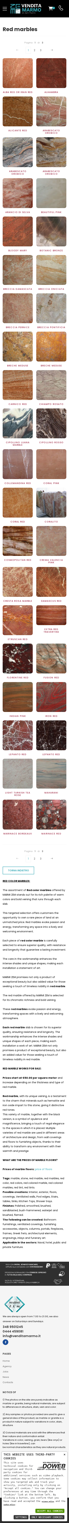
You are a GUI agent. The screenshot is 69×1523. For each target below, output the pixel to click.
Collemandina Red (17, 483)
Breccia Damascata (17, 289)
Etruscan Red (17, 639)
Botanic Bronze (51, 250)
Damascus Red (51, 601)
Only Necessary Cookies (47, 1517)
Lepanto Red (17, 754)
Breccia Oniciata (51, 289)
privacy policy (48, 1501)
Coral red (17, 521)
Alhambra (51, 92)
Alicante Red (17, 130)
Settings (21, 1517)
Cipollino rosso (51, 442)
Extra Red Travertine (51, 630)
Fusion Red (51, 677)
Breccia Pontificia (51, 327)
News (6, 1377)
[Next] (51, 50)
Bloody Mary (17, 250)
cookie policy (9, 1504)
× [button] (64, 1454)
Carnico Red (17, 404)
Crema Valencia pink (51, 561)
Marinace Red (51, 833)
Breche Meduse (17, 365)
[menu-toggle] (5, 9)
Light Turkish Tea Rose (17, 794)
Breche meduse (51, 365)
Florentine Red (17, 677)
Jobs (5, 1371)
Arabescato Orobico (51, 132)
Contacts (8, 1382)
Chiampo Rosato (51, 404)
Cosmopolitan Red (17, 560)
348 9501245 (13, 1326)
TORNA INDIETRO (18, 870)
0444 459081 (13, 1331)
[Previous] (17, 50)
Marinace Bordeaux (17, 833)
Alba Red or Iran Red (18, 92)
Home (6, 1361)
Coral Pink (51, 483)
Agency (7, 1366)
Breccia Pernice (18, 327)
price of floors (43, 1169)
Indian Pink (18, 716)
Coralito (51, 521)
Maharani (51, 792)
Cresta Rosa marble (17, 601)
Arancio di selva (17, 212)
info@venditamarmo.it (22, 1336)
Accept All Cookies (50, 1510)
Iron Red (51, 716)
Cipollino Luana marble (18, 444)
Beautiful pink (51, 212)
